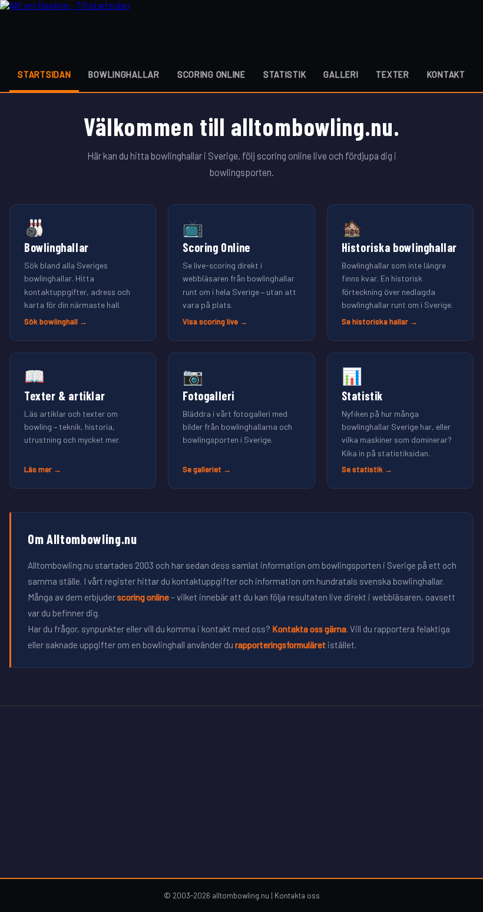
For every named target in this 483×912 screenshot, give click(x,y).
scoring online (143, 597)
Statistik (284, 74)
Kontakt (446, 74)
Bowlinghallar (123, 74)
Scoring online (211, 74)
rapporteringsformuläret (280, 644)
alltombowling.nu (240, 895)
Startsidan (44, 74)
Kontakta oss (297, 895)
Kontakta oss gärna (309, 629)
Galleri (340, 74)
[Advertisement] (241, 791)
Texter (392, 74)
